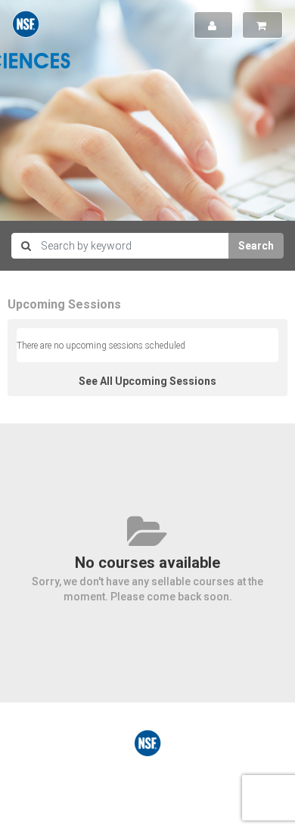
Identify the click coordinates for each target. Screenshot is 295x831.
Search (256, 246)
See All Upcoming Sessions (147, 381)
